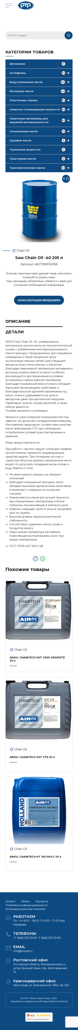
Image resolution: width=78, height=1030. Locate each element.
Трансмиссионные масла (39, 168)
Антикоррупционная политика (25, 909)
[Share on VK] (35, 559)
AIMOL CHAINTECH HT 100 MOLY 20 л (35, 856)
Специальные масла (39, 131)
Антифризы (39, 73)
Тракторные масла (39, 159)
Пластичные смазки (39, 100)
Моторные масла (39, 91)
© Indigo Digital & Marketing (54, 1001)
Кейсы (25, 901)
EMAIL (19, 947)
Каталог (10, 901)
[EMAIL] (8, 948)
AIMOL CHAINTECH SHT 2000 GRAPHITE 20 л (37, 659)
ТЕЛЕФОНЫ (24, 933)
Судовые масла (39, 140)
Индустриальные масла (39, 82)
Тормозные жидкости (36, 149)
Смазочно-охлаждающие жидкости (39, 109)
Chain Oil (23, 250)
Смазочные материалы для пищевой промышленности (39, 120)
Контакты (42, 901)
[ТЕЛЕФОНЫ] (8, 935)
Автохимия (36, 63)
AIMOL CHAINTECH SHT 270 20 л (32, 757)
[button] (66, 179)
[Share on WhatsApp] (43, 559)
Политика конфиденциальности (26, 905)
